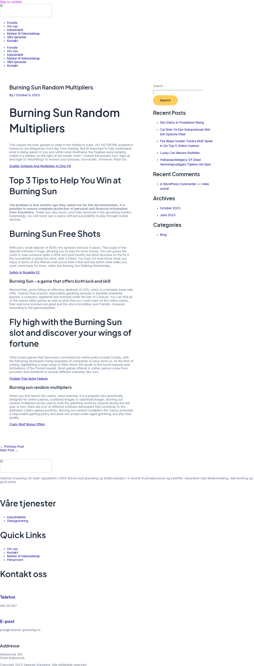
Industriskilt (15, 30)
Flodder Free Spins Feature (28, 378)
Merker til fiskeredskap (23, 33)
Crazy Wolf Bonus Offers (27, 424)
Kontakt (12, 41)
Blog (163, 234)
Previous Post (12, 446)
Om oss (12, 26)
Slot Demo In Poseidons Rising (182, 122)
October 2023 (170, 208)
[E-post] (1, 612)
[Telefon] (1, 588)
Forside (12, 22)
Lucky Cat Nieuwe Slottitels (180, 153)
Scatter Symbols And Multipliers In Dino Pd (40, 166)
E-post (7, 621)
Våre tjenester (16, 37)
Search (158, 86)
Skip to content (11, 2)
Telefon (7, 596)
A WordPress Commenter (178, 184)
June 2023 (168, 215)
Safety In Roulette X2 (24, 272)
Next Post (9, 450)
